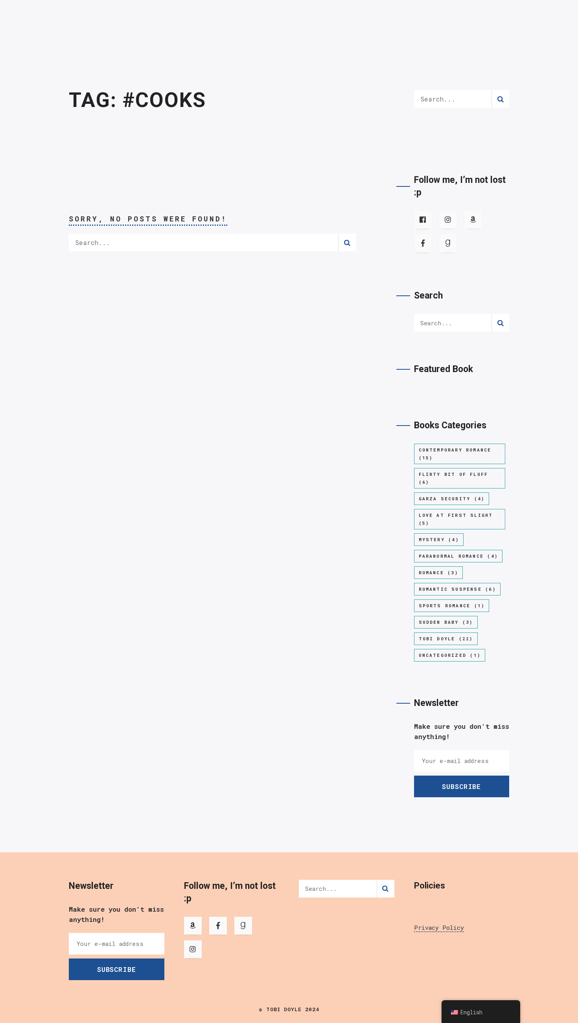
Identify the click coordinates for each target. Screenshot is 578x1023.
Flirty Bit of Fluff (453, 478)
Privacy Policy (439, 927)
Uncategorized (449, 655)
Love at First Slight (456, 519)
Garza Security (452, 498)
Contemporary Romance (455, 454)
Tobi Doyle (446, 638)
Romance (438, 572)
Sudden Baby (446, 622)
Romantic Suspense (457, 589)
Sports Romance (452, 605)
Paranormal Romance (458, 556)
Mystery (439, 539)
